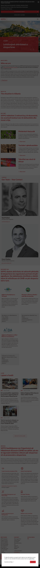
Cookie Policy (31, 558)
